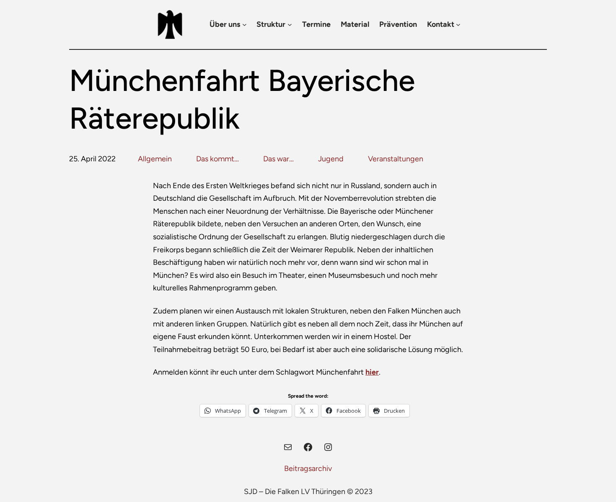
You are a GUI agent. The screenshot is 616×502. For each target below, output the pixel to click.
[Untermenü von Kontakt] (458, 24)
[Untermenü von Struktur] (289, 24)
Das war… (278, 158)
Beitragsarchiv (308, 468)
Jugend (331, 158)
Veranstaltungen (395, 158)
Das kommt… (217, 158)
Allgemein (155, 158)
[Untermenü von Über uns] (244, 24)
